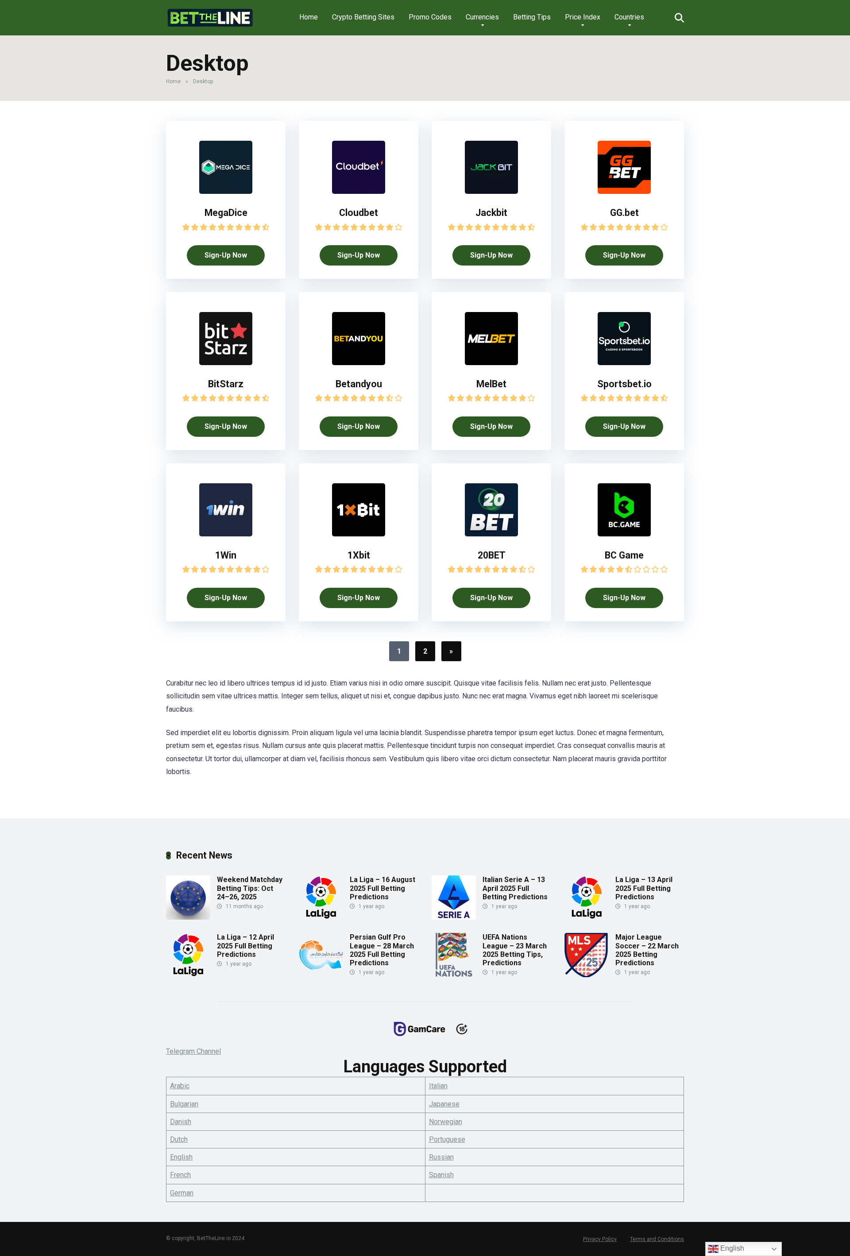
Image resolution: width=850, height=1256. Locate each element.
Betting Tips (532, 17)
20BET (492, 555)
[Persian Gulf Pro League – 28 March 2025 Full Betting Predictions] (321, 975)
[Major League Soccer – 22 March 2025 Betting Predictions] (586, 975)
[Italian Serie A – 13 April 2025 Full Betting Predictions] (454, 917)
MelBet (491, 383)
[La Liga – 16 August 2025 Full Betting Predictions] (321, 917)
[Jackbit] (491, 191)
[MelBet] (491, 362)
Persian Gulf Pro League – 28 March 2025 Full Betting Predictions (382, 950)
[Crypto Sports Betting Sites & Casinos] (210, 14)
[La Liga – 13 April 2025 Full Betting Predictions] (586, 917)
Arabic (179, 1086)
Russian (441, 1157)
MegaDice (226, 212)
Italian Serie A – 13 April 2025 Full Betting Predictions (515, 888)
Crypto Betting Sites (363, 17)
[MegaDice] (225, 191)
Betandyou (359, 383)
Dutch (179, 1139)
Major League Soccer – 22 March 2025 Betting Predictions (647, 950)
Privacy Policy (600, 1239)
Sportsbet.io (624, 383)
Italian (438, 1086)
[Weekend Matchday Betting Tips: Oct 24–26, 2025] (188, 917)
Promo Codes (430, 17)
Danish (180, 1121)
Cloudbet (358, 212)
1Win (225, 555)
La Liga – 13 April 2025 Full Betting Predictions (643, 888)
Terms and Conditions (657, 1239)
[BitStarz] (225, 362)
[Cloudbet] (358, 191)
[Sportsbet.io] (624, 362)
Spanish (441, 1175)
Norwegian (445, 1121)
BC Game (624, 555)
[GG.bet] (624, 191)
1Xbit (359, 555)
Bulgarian (184, 1104)
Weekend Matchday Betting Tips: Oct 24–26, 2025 (249, 888)
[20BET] (491, 534)
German (181, 1193)
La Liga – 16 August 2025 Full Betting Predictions (382, 888)
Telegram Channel (193, 1051)
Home (308, 17)
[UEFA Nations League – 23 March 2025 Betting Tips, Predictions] (454, 975)
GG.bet (624, 212)
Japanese (444, 1104)
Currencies (482, 17)
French (180, 1175)
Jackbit (491, 212)
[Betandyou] (358, 362)
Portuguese (447, 1139)
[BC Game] (624, 534)
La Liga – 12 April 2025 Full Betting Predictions (245, 945)
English (181, 1157)
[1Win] (225, 534)
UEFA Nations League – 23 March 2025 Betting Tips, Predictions (515, 950)
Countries (629, 17)
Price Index (582, 17)
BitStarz (225, 383)
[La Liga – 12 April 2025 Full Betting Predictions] (188, 975)
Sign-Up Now (226, 255)
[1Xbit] (358, 534)
